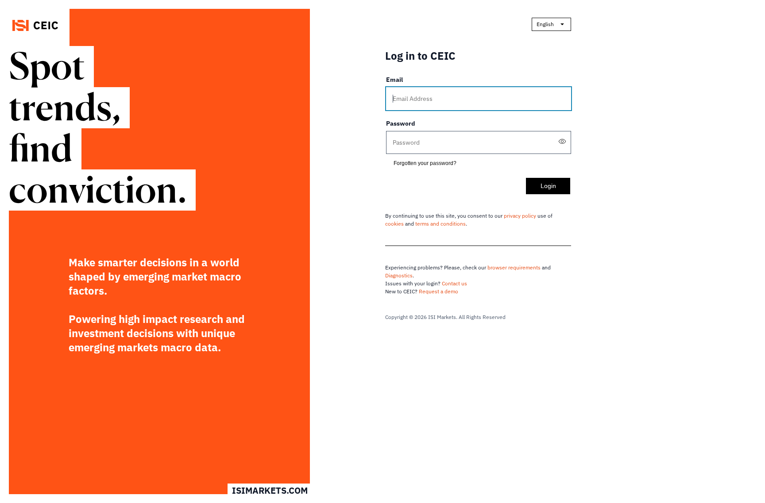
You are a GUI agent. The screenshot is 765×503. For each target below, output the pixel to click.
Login (548, 185)
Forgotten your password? (425, 163)
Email (394, 80)
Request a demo (438, 291)
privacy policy (520, 215)
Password (400, 123)
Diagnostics (399, 275)
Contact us (454, 283)
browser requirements (514, 267)
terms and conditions (440, 223)
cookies (394, 223)
